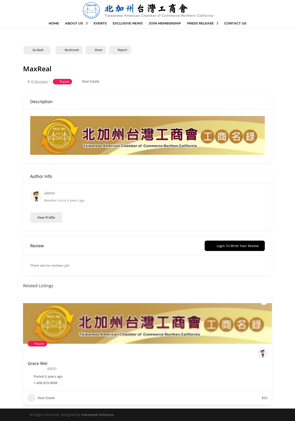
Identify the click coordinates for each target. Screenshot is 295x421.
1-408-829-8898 (45, 383)
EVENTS (100, 23)
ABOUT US (74, 23)
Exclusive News (128, 23)
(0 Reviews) (39, 81)
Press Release (200, 23)
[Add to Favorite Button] (263, 301)
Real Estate (90, 81)
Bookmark (72, 50)
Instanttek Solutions (97, 414)
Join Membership (165, 23)
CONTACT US (235, 23)
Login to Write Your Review (238, 246)
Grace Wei (37, 363)
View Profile (46, 217)
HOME (54, 23)
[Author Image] (262, 353)
